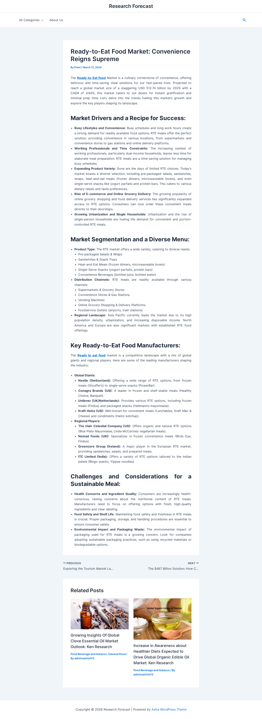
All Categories (29, 20)
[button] (244, 20)
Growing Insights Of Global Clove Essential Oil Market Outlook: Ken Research (95, 641)
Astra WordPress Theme (169, 709)
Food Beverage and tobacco (89, 654)
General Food (117, 654)
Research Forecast (131, 6)
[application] (41, 20)
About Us (56, 20)
